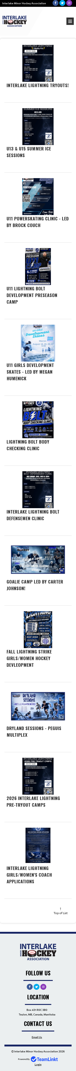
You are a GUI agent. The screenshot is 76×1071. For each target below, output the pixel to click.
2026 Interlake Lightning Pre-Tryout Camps (33, 801)
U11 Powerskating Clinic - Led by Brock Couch (38, 221)
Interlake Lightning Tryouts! (38, 85)
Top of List (60, 913)
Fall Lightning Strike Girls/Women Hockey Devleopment (29, 658)
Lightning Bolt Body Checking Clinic (28, 445)
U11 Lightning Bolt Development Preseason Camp (32, 295)
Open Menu (70, 21)
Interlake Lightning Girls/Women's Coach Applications (29, 875)
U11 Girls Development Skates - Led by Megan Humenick (30, 372)
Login (38, 1064)
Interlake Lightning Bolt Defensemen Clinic (33, 514)
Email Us (37, 1037)
